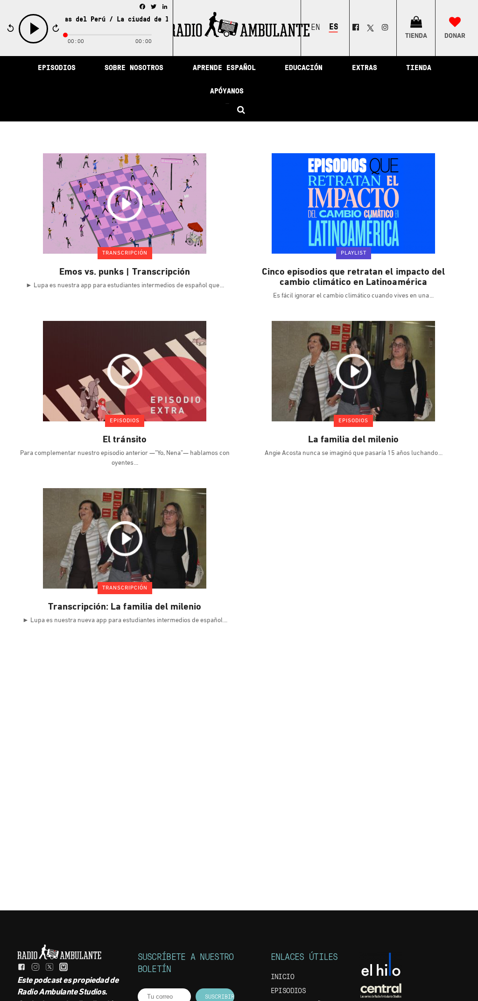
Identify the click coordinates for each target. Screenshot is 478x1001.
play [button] (33, 42)
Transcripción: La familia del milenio (125, 607)
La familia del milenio (353, 440)
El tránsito (125, 440)
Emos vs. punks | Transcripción (124, 272)
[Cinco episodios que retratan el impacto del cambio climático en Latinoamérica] (353, 203)
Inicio (282, 977)
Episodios (288, 991)
